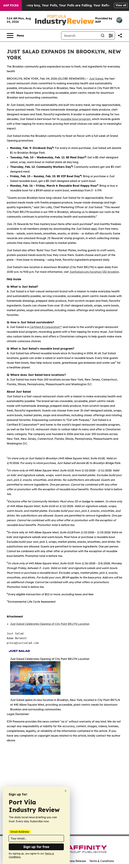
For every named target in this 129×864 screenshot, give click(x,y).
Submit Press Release (72, 861)
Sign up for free (36, 847)
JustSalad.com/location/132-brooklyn (94, 271)
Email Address (19, 831)
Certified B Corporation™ (46, 327)
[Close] (65, 790)
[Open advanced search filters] (111, 35)
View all (121, 5)
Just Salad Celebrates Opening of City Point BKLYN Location (49, 624)
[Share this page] (120, 35)
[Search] (103, 35)
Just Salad (96, 78)
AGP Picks (10, 5)
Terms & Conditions (101, 861)
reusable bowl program (75, 119)
